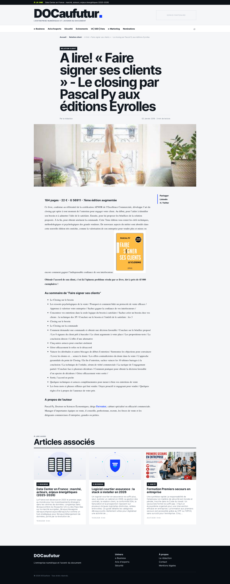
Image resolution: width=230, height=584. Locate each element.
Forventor (101, 406)
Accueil (63, 37)
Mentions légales (167, 565)
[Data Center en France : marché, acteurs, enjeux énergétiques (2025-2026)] (60, 466)
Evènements (82, 29)
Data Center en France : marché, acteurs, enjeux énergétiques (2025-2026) (77, 2)
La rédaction (165, 558)
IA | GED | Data (98, 29)
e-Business (39, 29)
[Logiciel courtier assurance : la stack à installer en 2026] (115, 466)
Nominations (129, 29)
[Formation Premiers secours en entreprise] (170, 466)
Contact (163, 561)
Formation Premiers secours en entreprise (168, 490)
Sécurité (68, 29)
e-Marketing (114, 29)
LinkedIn (164, 199)
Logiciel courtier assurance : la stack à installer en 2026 (113, 490)
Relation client (75, 37)
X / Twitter (164, 203)
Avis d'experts (54, 29)
